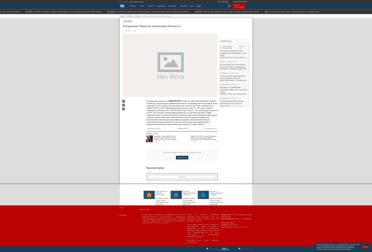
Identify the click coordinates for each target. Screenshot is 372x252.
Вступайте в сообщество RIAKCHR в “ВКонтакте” (189, 193)
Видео (198, 6)
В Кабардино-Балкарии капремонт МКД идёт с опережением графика (234, 69)
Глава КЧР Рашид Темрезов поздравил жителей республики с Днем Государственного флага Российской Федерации (48, 12)
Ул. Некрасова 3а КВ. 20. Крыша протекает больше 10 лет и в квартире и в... (232, 103)
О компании (123, 215)
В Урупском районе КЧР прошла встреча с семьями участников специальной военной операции (211, 12)
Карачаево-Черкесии (208, 101)
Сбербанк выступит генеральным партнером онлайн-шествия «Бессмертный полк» (234, 94)
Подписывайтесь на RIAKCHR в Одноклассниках (161, 193)
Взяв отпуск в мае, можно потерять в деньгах (234, 57)
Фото (192, 6)
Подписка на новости (144, 209)
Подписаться (182, 158)
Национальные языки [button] (240, 1)
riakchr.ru (201, 124)
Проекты (132, 6)
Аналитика (161, 6)
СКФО (142, 6)
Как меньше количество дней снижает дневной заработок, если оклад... (233, 53)
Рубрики (183, 6)
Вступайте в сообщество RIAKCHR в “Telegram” (216, 193)
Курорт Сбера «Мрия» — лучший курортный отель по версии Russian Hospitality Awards (234, 80)
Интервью (172, 6)
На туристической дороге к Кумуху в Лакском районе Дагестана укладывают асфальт (276, 12)
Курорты (151, 6)
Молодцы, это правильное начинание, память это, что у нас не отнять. (233, 89)
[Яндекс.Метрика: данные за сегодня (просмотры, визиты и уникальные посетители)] (246, 249)
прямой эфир (238, 6)
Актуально (127, 21)
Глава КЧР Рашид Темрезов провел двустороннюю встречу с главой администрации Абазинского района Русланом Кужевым (133, 12)
